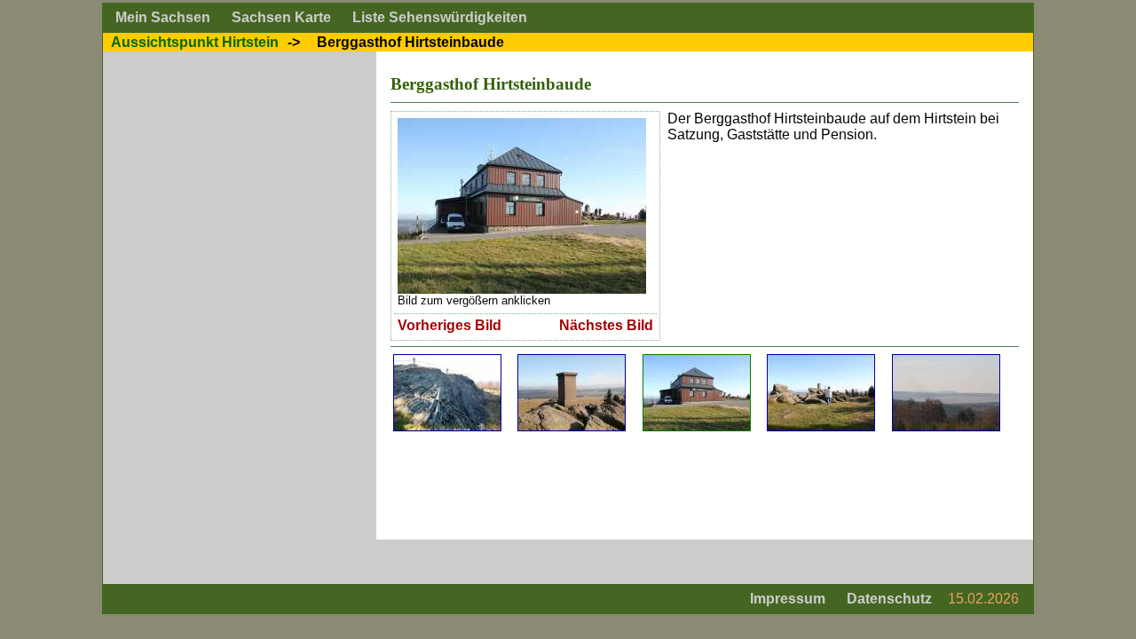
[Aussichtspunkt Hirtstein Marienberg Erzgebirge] (821, 360)
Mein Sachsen (162, 17)
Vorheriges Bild (449, 325)
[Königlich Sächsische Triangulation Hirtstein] (571, 360)
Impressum (787, 598)
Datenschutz (889, 598)
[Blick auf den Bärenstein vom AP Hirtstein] (946, 360)
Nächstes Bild (606, 325)
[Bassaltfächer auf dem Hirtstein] (447, 360)
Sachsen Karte (281, 17)
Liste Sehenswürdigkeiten (439, 17)
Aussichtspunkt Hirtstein (195, 42)
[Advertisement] (713, 485)
